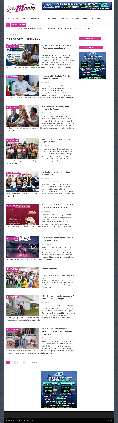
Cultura (75, 18)
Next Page (34, 362)
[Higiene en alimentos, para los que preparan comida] (22, 148)
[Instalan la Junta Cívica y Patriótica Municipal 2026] (22, 181)
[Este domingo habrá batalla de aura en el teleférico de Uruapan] (22, 247)
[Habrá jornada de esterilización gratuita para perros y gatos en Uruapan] (22, 214)
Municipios (35, 18)
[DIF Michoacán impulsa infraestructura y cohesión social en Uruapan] (22, 305)
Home (10, 34)
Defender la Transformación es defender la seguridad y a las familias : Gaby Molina (28, 28)
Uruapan (15, 18)
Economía (96, 18)
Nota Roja (66, 18)
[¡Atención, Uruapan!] (22, 277)
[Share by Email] (31, 61)
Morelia (24, 18)
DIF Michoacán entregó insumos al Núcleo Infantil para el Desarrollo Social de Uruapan (57, 331)
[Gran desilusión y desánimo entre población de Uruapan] (22, 116)
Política (55, 18)
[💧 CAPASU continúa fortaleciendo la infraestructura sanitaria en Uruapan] (22, 55)
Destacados (12, 46)
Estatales (46, 18)
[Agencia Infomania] (21, 8)
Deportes (86, 18)
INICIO (7, 18)
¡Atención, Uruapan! (49, 268)
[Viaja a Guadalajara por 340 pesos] (77, 6)
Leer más (68, 67)
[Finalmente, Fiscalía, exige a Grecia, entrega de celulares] (22, 85)
